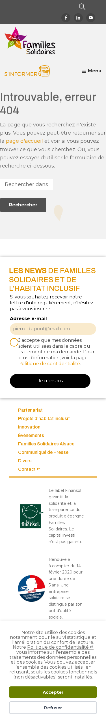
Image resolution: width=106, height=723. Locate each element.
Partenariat (30, 410)
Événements (31, 435)
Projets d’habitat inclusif (44, 418)
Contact (27, 469)
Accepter (53, 692)
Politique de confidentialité (58, 647)
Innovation (29, 427)
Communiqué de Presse (43, 452)
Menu (94, 70)
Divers (25, 460)
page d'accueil (24, 141)
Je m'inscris (50, 380)
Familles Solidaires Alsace (46, 443)
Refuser (53, 707)
